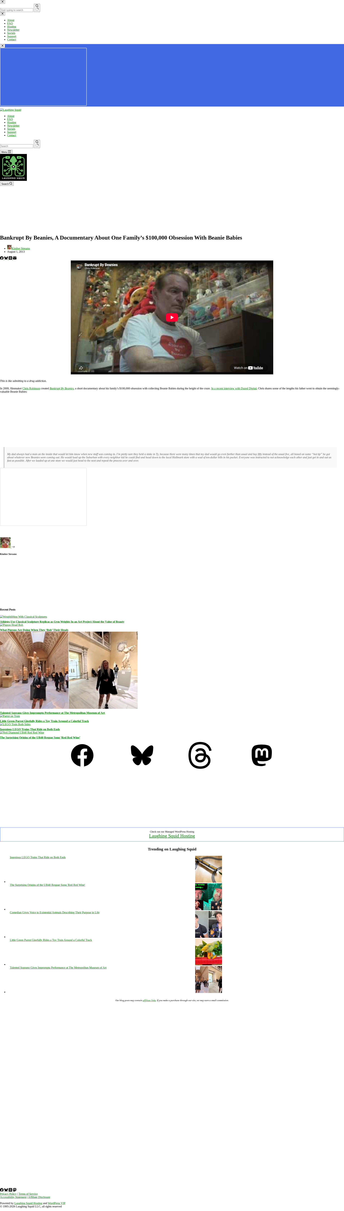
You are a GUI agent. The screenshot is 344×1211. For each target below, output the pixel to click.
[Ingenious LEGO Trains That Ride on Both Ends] (15, 724)
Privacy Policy (8, 1193)
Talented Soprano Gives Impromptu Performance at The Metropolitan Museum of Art (52, 712)
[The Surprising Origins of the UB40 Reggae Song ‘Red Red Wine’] (22, 732)
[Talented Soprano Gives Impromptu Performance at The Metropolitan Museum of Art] (69, 707)
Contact (11, 135)
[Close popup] (2, 46)
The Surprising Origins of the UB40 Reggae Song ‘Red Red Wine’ (40, 737)
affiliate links (149, 1000)
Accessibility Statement (13, 1197)
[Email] (14, 258)
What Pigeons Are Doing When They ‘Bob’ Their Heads (34, 629)
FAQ (10, 119)
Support (11, 132)
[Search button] (37, 144)
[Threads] (11, 258)
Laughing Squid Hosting (172, 835)
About (10, 115)
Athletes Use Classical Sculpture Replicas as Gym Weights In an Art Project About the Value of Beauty (62, 621)
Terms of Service (28, 1193)
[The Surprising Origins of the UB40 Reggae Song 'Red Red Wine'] (208, 909)
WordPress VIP (56, 1203)
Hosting (11, 122)
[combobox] (16, 146)
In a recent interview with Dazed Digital (234, 388)
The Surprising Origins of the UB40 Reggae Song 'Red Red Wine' (47, 884)
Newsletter (13, 125)
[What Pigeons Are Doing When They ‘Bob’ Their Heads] (11, 624)
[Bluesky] (6, 258)
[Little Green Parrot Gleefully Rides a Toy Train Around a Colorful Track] (10, 716)
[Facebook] (2, 258)
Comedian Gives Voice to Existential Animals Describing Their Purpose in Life (54, 912)
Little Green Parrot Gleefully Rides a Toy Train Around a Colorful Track (44, 721)
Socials (11, 128)
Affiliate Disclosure (39, 1197)
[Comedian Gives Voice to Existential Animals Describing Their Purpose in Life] (208, 936)
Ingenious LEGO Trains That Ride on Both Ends (30, 729)
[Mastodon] (262, 767)
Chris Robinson (31, 388)
